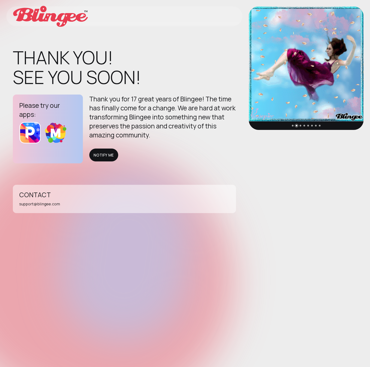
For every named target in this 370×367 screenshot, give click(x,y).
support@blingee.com (39, 203)
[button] (293, 125)
